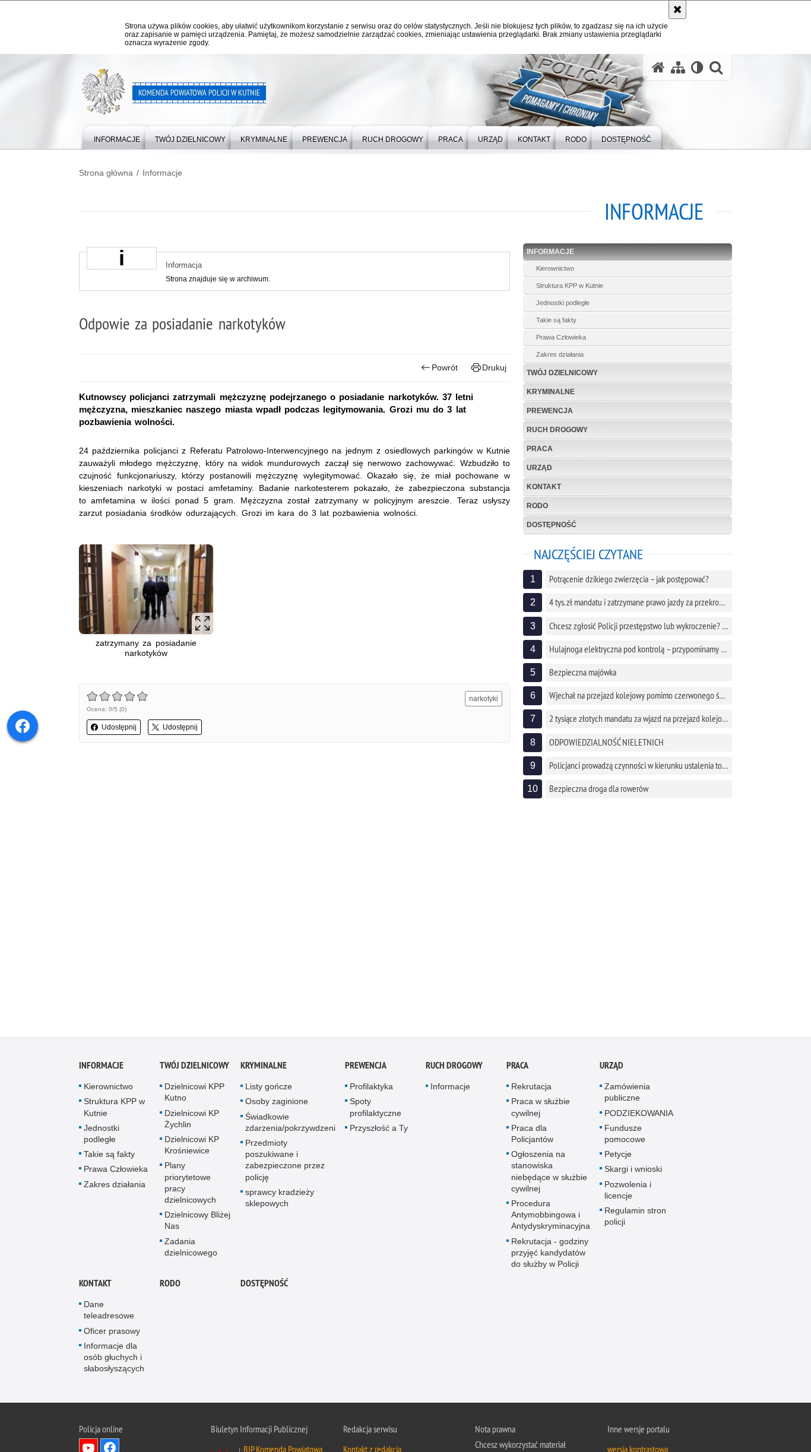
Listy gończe (268, 1088)
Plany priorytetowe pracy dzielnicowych (190, 1185)
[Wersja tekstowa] (697, 67)
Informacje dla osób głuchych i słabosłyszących (114, 1359)
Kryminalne (551, 392)
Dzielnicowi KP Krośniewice (191, 1146)
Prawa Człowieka (561, 337)
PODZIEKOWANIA (638, 1115)
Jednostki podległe (563, 302)
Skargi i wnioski (633, 1171)
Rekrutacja (531, 1088)
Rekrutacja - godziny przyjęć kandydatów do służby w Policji (549, 1254)
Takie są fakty (556, 320)
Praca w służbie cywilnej (540, 1109)
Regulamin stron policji (635, 1217)
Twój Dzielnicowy (562, 373)
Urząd (539, 468)
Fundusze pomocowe (624, 1135)
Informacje (162, 172)
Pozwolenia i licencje (627, 1191)
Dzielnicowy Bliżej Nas (197, 1222)
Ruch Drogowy (557, 430)
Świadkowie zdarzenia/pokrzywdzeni (290, 1124)
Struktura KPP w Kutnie (569, 285)
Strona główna (106, 172)
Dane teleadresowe (109, 1312)
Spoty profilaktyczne (375, 1109)
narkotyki (483, 699)
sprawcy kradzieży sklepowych (279, 1199)
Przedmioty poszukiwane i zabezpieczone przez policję (285, 1162)
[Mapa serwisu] (678, 67)
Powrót (445, 367)
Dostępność (551, 525)
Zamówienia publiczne (627, 1094)
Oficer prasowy (112, 1332)
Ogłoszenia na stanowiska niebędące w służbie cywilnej (549, 1174)
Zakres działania (560, 354)
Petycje (618, 1156)
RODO (537, 506)
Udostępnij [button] (119, 727)
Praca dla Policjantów (532, 1135)
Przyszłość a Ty (379, 1129)
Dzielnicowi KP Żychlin (191, 1120)
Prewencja (550, 411)
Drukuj (494, 367)
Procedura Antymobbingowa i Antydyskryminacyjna (550, 1216)
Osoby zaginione (276, 1103)
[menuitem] (117, 137)
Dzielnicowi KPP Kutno (194, 1094)
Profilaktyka (371, 1088)
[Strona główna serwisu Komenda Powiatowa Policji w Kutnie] (658, 67)
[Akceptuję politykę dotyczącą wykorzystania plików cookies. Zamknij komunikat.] (677, 9)
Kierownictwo (555, 268)
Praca (540, 449)
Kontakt (544, 487)
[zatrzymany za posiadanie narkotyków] (146, 589)
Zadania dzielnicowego (190, 1248)
